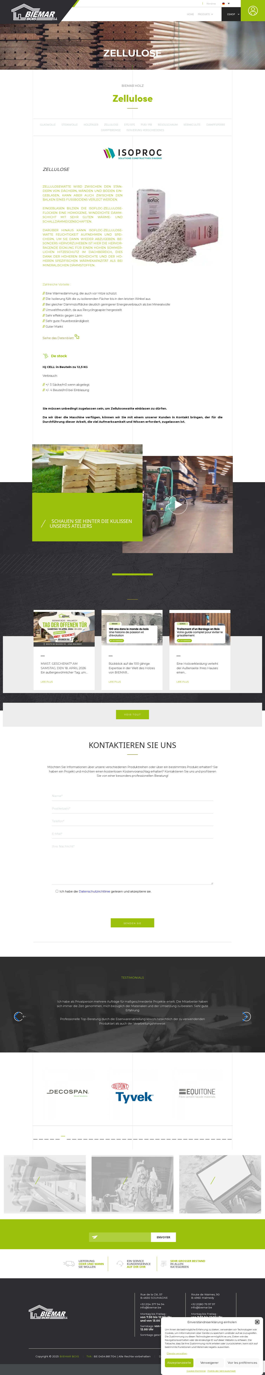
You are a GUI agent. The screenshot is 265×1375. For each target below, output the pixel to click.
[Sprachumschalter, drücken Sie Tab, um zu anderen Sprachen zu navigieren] (226, 3)
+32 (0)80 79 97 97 (203, 1304)
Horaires (211, 3)
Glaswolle (48, 124)
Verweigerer (209, 1363)
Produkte (204, 14)
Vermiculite (192, 124)
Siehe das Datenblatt (58, 338)
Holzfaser (91, 124)
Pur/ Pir (146, 124)
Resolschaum (168, 124)
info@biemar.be (150, 1307)
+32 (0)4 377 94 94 (152, 1304)
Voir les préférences (242, 1363)
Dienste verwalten (177, 1353)
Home (190, 14)
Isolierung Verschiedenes (145, 130)
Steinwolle (69, 124)
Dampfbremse (111, 130)
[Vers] (45, 1184)
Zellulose (111, 124)
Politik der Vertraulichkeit (222, 1370)
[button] (257, 1322)
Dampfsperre (215, 124)
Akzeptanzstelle (179, 1363)
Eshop (231, 14)
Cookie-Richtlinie (196, 1370)
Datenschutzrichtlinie (94, 891)
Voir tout (132, 714)
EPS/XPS (129, 124)
